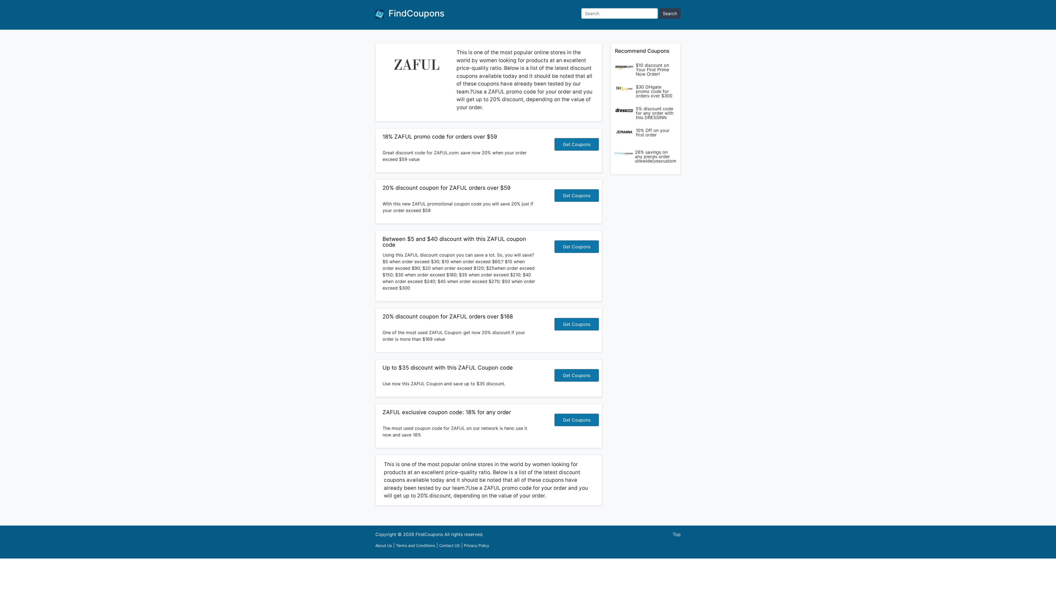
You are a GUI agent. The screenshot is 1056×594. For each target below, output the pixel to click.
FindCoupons (415, 13)
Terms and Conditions (415, 545)
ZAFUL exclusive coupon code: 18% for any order (447, 412)
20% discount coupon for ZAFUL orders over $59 (446, 188)
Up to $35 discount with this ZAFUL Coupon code (448, 367)
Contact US (449, 545)
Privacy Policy (476, 545)
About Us (383, 545)
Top (677, 534)
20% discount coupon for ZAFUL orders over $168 (448, 316)
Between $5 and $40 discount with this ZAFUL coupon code (454, 242)
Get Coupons (576, 144)
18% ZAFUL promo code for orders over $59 (440, 136)
